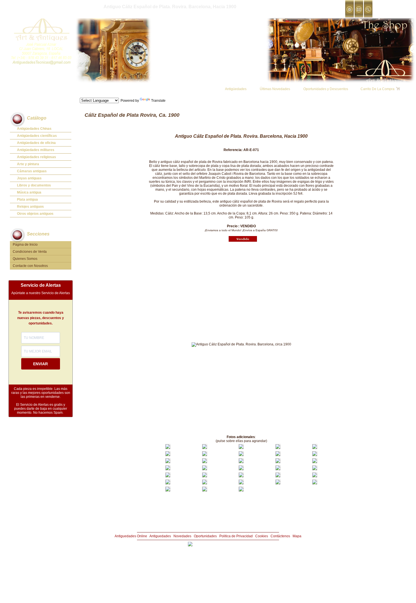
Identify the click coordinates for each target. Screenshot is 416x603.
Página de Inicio (25, 245)
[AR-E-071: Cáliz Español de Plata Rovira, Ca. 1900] (167, 448)
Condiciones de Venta (30, 252)
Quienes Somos (25, 259)
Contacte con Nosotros (30, 266)
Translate (158, 101)
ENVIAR (40, 364)
